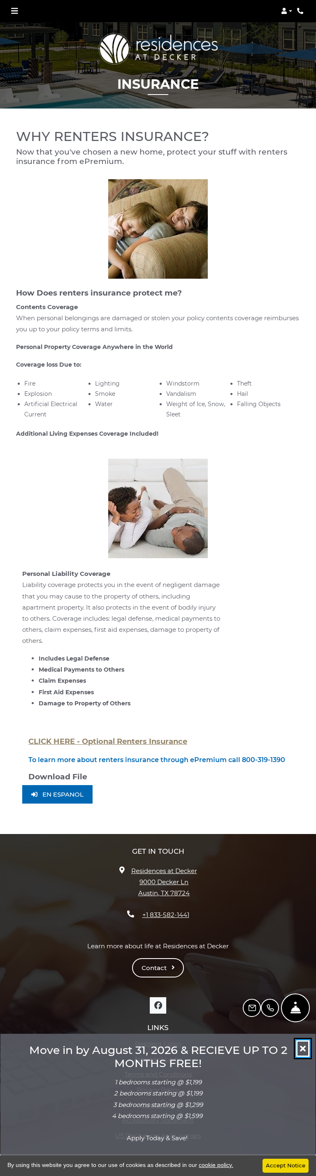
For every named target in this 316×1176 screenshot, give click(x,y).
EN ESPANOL (67, 794)
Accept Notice (285, 1165)
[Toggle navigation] (14, 11)
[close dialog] (303, 1048)
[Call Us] (270, 1008)
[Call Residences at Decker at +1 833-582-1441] (301, 11)
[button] (286, 11)
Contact (155, 968)
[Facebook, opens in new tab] (158, 1005)
